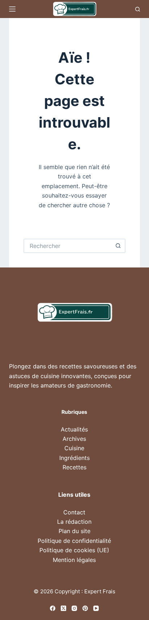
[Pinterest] (85, 608)
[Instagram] (74, 608)
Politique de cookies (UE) (74, 550)
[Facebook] (52, 608)
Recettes (74, 467)
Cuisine (74, 448)
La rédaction (74, 521)
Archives (74, 438)
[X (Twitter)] (63, 608)
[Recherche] (137, 9)
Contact (74, 512)
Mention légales (74, 559)
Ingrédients (74, 457)
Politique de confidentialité (74, 540)
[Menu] (12, 9)
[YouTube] (96, 608)
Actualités (74, 429)
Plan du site (74, 531)
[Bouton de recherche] (118, 246)
